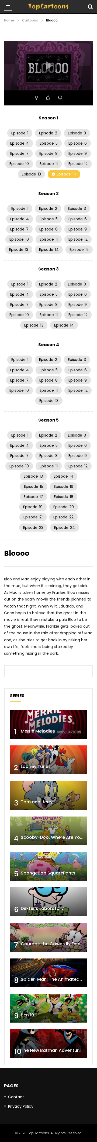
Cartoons (30, 20)
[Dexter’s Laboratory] (48, 901)
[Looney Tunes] (48, 759)
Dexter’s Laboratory (42, 908)
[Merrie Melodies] (48, 724)
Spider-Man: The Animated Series (57, 979)
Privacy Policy (20, 1106)
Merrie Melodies (38, 731)
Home (9, 20)
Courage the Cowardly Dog (51, 944)
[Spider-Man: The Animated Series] (48, 972)
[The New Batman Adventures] (48, 1043)
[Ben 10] (48, 1008)
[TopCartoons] (48, 7)
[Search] (90, 6)
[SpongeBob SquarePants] (48, 866)
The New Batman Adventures (52, 1050)
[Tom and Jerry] (48, 795)
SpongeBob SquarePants (48, 873)
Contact (16, 1097)
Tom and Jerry (37, 802)
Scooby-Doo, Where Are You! (52, 837)
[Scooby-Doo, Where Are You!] (48, 831)
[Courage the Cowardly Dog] (48, 937)
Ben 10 (27, 1015)
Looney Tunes (36, 766)
